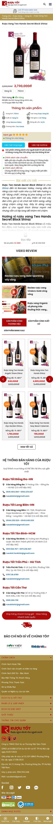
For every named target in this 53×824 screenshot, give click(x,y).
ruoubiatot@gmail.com (17, 496)
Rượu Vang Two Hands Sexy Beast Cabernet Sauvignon (39, 425)
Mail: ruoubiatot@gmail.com (13, 777)
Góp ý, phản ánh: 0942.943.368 (15, 772)
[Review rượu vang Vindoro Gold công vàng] (14, 291)
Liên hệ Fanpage (13, 145)
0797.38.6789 (12, 574)
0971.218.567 (25, 548)
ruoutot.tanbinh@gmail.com (20, 553)
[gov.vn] (26, 804)
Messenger (47, 821)
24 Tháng (42, 118)
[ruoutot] (14, 4)
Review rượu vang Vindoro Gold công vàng (37, 291)
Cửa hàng (16, 821)
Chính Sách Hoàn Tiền (11, 664)
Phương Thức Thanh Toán (12, 683)
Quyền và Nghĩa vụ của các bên (15, 692)
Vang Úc (28, 16)
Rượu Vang (17, 16)
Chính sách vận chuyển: (16, 157)
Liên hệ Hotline (39, 145)
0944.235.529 (12, 520)
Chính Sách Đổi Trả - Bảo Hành (15, 673)
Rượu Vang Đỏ (43, 114)
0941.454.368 (12, 491)
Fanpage (26, 821)
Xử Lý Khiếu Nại (8, 687)
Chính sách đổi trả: (13, 168)
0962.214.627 (27, 491)
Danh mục (5, 821)
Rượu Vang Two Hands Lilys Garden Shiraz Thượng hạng (13, 425)
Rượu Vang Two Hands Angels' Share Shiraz (13, 372)
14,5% (43, 122)
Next (49, 379)
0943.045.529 (27, 520)
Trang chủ (6, 16)
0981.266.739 (12, 600)
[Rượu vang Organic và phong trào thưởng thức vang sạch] (14, 307)
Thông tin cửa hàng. (14, 138)
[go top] (49, 806)
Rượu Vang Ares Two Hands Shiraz (39, 372)
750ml (20, 91)
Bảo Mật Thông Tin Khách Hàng (15, 678)
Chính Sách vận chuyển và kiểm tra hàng (19, 669)
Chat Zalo (37, 821)
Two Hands (20, 126)
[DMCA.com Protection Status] (8, 804)
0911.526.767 (12, 548)
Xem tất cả (26, 447)
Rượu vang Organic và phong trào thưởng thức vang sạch (38, 306)
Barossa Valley (16, 122)
